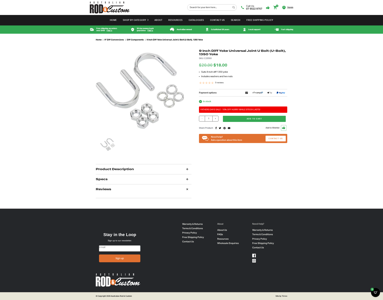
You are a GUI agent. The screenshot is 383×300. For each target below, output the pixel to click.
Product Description (115, 169)
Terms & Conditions (192, 228)
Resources (175, 20)
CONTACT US (276, 138)
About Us (222, 230)
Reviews (103, 189)
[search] (233, 7)
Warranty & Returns (192, 224)
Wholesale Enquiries (228, 243)
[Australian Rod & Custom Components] (110, 7)
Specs (102, 179)
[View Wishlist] (268, 7)
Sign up (119, 258)
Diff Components (135, 40)
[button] (265, 128)
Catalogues (196, 20)
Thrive (284, 296)
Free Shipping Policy (259, 20)
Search (235, 20)
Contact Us (217, 20)
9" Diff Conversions (114, 40)
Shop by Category (134, 20)
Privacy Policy (189, 232)
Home (113, 20)
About (158, 20)
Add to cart (254, 119)
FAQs (220, 234)
